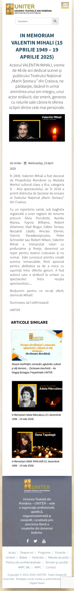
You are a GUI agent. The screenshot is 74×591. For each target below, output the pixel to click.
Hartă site (38, 557)
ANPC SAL (24, 567)
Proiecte (60, 552)
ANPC (38, 567)
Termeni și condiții (56, 562)
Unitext (10, 557)
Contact (51, 567)
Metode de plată (58, 557)
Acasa (12, 552)
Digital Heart (37, 583)
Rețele (23, 557)
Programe (44, 552)
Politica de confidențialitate (23, 562)
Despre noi (27, 552)
